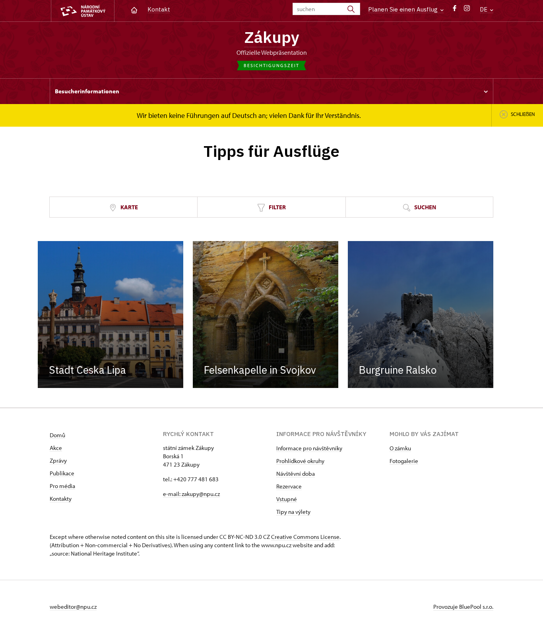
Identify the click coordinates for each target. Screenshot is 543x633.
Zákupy (271, 37)
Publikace (62, 473)
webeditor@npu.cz (73, 606)
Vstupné (286, 499)
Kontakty (61, 498)
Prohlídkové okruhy (300, 461)
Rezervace (289, 486)
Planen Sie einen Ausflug (403, 9)
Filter (277, 207)
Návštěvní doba (295, 473)
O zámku (400, 448)
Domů (57, 435)
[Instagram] (467, 10)
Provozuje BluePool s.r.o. (463, 606)
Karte (128, 207)
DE (484, 9)
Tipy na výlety (293, 511)
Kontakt (158, 9)
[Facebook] (455, 10)
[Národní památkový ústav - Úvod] (82, 11)
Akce (56, 448)
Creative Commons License (305, 536)
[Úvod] (134, 9)
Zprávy (58, 460)
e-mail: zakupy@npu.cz (191, 494)
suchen (424, 207)
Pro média (62, 486)
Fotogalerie (404, 461)
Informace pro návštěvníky (309, 448)
